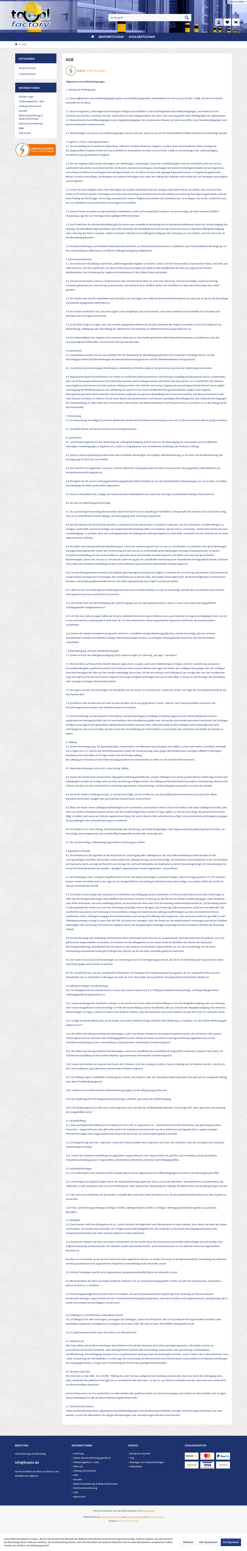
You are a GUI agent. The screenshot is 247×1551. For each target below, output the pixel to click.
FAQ (132, 1457)
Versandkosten (148, 1510)
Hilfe (75, 1475)
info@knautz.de (27, 1462)
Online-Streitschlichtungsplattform (92, 1457)
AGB (21, 128)
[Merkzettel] (227, 22)
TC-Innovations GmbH (128, 1520)
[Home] (93, 37)
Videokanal (136, 1466)
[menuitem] (236, 22)
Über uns (78, 1466)
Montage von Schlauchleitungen (147, 1462)
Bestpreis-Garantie (140, 1453)
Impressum (25, 133)
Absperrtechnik (27, 68)
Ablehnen (188, 1542)
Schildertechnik (27, 74)
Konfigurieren (231, 1542)
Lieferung (78, 1453)
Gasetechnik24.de (134, 1516)
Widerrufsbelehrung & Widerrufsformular (31, 117)
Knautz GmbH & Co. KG (110, 1516)
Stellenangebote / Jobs (31, 101)
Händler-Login (26, 96)
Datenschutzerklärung (31, 123)
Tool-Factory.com (155, 1516)
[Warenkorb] (236, 22)
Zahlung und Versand (30, 106)
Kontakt (23, 110)
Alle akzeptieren (208, 1542)
